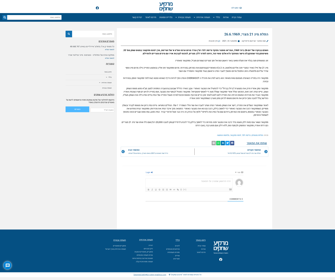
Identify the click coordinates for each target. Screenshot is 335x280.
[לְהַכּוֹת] (159, 189)
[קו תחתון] (156, 189)
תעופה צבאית (184, 17)
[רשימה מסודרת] (163, 189)
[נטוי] (152, 189)
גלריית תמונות (165, 17)
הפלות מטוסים (257, 135)
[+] (184, 189)
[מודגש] (148, 189)
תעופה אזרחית (203, 17)
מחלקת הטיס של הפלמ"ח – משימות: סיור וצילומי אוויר (91, 55)
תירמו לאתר (150, 17)
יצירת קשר (137, 17)
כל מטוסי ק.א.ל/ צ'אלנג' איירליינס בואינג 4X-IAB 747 (92, 46)
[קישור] (178, 189)
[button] (232, 143)
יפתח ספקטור (235, 135)
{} (181, 189)
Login (148, 172)
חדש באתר (108, 72)
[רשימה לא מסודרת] (167, 189)
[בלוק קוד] (174, 189)
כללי (218, 17)
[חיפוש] (4, 17)
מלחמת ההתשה (223, 135)
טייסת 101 (246, 135)
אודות (226, 17)
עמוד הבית (237, 17)
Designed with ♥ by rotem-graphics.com (150, 274)
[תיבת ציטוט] (170, 189)
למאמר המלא (109, 49)
